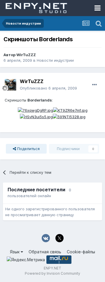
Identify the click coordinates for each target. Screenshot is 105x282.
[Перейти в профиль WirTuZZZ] (10, 85)
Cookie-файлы (81, 251)
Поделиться (28, 148)
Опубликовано (48, 88)
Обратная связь (45, 251)
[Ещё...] (94, 84)
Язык (15, 251)
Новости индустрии (55, 60)
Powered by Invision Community (52, 273)
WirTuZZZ (26, 54)
